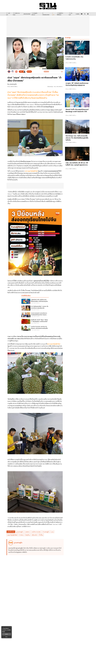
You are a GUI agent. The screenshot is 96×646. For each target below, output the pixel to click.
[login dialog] (88, 14)
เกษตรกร (27, 532)
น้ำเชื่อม (41, 535)
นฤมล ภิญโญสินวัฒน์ (12, 535)
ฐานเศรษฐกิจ (20, 532)
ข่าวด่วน (21, 535)
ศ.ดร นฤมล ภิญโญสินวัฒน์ (31, 171)
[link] (77, 53)
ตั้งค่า (6, 636)
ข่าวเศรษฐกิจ (46, 532)
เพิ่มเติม (3, 631)
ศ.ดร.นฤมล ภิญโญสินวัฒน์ (53, 344)
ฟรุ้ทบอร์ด (34, 535)
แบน (52, 532)
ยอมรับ (6, 634)
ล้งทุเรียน (27, 535)
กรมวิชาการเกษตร (36, 532)
